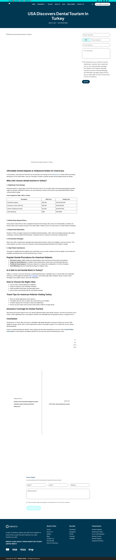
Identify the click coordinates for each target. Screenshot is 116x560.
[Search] (92, 4)
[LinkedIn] (108, 1)
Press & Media (71, 4)
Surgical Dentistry (97, 541)
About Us (57, 4)
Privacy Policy (105, 74)
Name (29, 485)
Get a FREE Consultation (102, 4)
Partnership (50, 541)
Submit (86, 81)
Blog (63, 4)
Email (51, 485)
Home (33, 4)
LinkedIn (72, 538)
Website (73, 485)
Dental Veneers (97, 538)
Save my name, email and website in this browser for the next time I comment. (49, 502)
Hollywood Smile (63, 23)
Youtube (72, 536)
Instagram (72, 532)
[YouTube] (102, 1)
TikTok (71, 534)
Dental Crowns (96, 536)
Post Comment (34, 508)
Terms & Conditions (90, 77)
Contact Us (80, 4)
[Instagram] (105, 1)
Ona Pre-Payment (52, 543)
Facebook (72, 529)
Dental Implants (97, 529)
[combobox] (86, 40)
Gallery (50, 4)
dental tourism (55, 174)
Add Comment (32, 491)
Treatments (40, 4)
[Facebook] (97, 1)
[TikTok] (100, 1)
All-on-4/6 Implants (98, 534)
